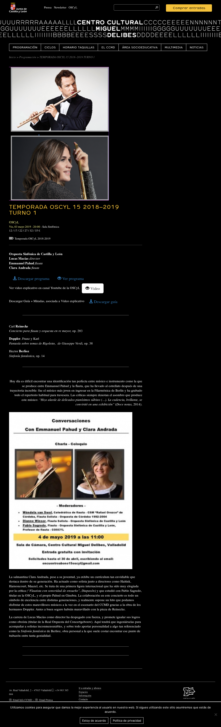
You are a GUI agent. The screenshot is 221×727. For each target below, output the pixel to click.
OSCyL (73, 7)
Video (94, 288)
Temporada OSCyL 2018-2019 (33, 238)
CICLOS (50, 47)
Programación (25, 47)
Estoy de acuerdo (94, 720)
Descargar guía (105, 301)
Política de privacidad (127, 720)
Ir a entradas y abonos (90, 688)
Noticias (197, 47)
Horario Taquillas (78, 47)
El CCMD (108, 47)
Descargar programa (33, 278)
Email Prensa (46, 700)
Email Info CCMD (22, 700)
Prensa (48, 7)
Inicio (12, 57)
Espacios (83, 692)
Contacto (83, 699)
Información (85, 695)
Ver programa (72, 278)
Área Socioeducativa (140, 47)
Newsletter (60, 7)
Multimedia (174, 47)
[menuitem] (25, 47)
